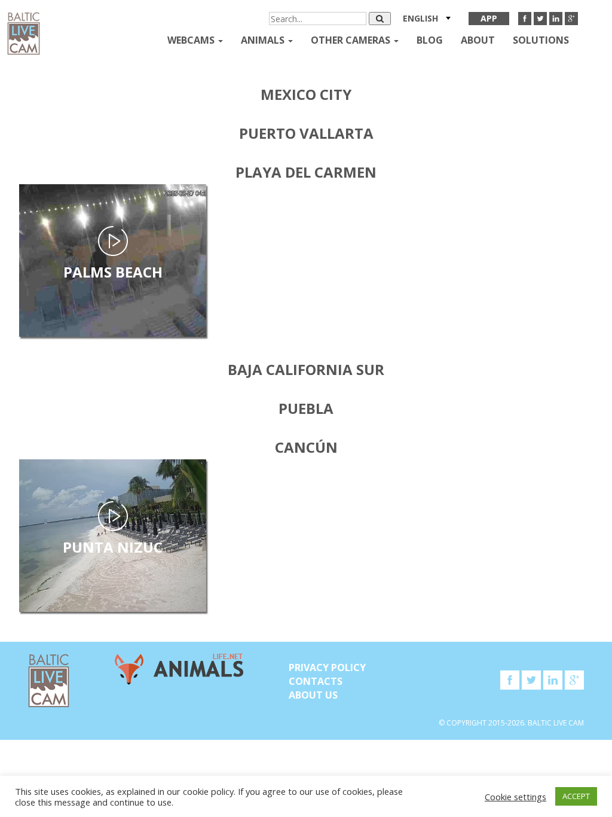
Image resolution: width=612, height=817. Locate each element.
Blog (430, 40)
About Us (313, 695)
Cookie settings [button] (515, 796)
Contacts (315, 681)
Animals (264, 40)
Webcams (192, 40)
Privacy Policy (327, 667)
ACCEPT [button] (576, 796)
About (478, 40)
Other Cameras (352, 40)
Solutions (541, 40)
